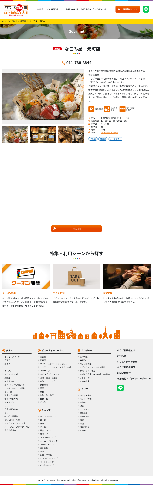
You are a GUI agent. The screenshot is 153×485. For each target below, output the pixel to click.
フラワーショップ (48, 437)
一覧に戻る (76, 228)
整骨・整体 (45, 398)
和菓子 (7, 363)
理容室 (43, 360)
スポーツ (44, 434)
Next (80, 134)
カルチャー (86, 350)
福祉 (82, 423)
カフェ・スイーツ (12, 356)
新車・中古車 (46, 454)
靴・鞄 (43, 419)
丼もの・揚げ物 (11, 416)
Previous (6, 134)
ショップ (46, 410)
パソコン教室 (85, 363)
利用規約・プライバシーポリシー (97, 9)
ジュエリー (45, 426)
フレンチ (8, 405)
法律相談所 (84, 426)
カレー (7, 412)
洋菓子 (7, 360)
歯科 (42, 391)
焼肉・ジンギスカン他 (14, 384)
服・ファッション (48, 416)
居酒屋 (23, 21)
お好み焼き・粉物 (12, 419)
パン (6, 367)
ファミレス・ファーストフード (18, 423)
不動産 (83, 402)
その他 (43, 402)
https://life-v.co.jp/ (109, 132)
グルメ (14, 21)
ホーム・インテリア (49, 441)
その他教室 (84, 381)
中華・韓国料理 (11, 398)
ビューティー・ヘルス (53, 350)
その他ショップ (47, 465)
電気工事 (84, 412)
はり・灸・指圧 (47, 395)
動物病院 (44, 384)
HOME (40, 9)
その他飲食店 (10, 430)
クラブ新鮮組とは (54, 9)
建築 (82, 406)
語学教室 (84, 356)
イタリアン (9, 402)
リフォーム (84, 409)
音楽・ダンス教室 (87, 370)
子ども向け (84, 377)
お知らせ (121, 356)
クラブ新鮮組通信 (126, 367)
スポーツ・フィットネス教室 (92, 367)
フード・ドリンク (48, 444)
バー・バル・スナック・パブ (17, 426)
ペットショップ (47, 461)
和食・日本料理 (11, 395)
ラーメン (8, 370)
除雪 (82, 419)
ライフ (84, 389)
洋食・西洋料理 (11, 409)
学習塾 (83, 360)
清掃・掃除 (84, 416)
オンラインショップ (49, 458)
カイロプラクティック (49, 374)
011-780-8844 (78, 62)
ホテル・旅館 (85, 399)
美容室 (43, 356)
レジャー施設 (85, 395)
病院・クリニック (48, 381)
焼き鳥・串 (9, 381)
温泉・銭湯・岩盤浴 (49, 377)
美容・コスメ (46, 430)
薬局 (42, 388)
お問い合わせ (72, 9)
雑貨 (42, 423)
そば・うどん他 (11, 374)
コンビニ (44, 447)
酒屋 (42, 451)
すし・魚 (8, 391)
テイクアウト (115, 138)
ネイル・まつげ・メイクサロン (53, 363)
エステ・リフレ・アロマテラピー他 (55, 367)
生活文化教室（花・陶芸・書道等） (95, 374)
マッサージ (45, 370)
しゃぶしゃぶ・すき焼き (15, 388)
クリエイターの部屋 (127, 361)
